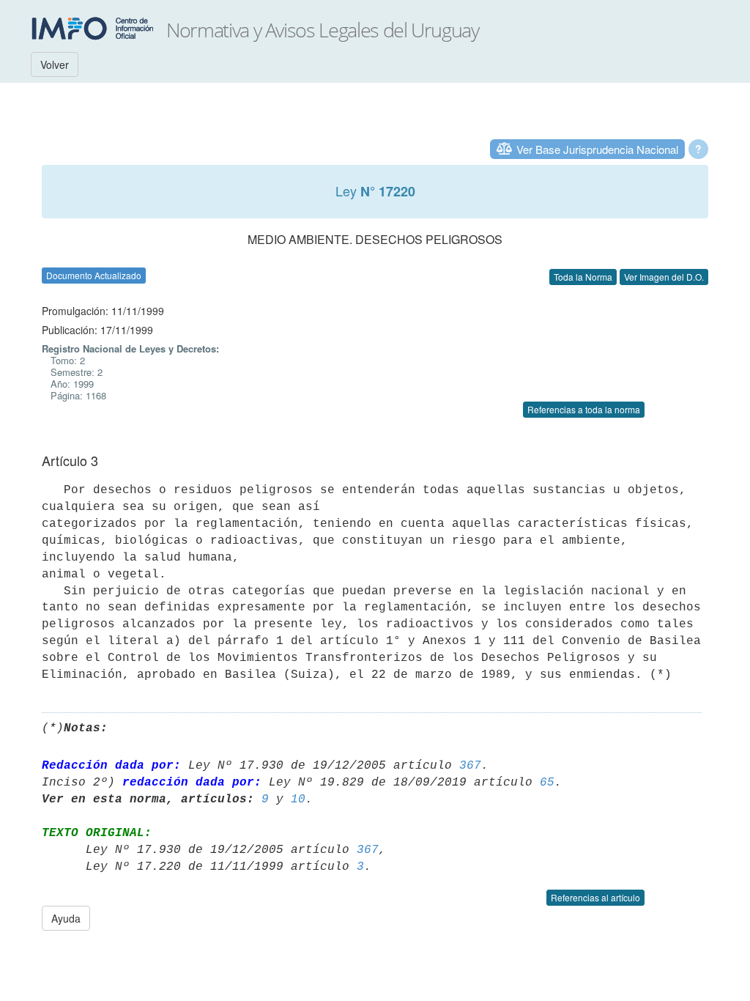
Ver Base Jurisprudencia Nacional (597, 149)
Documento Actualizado (93, 275)
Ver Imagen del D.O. (664, 276)
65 (547, 782)
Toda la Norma (583, 276)
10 (298, 799)
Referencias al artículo (595, 897)
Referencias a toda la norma (583, 409)
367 (470, 765)
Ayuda (66, 918)
